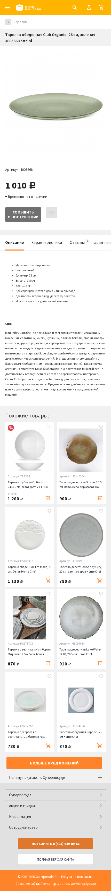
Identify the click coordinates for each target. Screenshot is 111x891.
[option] (55, 102)
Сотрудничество (23, 827)
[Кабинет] (89, 7)
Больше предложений (54, 762)
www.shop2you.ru (83, 883)
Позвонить (56, 844)
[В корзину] (48, 498)
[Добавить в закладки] (49, 427)
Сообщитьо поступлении (23, 214)
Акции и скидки (22, 805)
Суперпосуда (20, 794)
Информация (20, 816)
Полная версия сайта (55, 859)
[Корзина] (101, 7)
